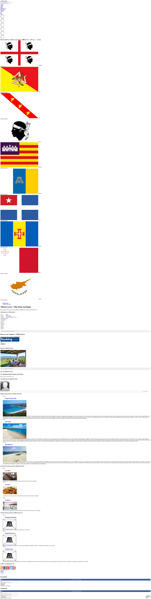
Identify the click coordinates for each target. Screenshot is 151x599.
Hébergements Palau (6, 304)
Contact (1, 572)
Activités (2, 10)
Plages (1, 7)
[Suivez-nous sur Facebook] (5, 569)
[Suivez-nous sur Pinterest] (14, 569)
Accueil (1, 4)
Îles (1, 12)
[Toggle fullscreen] (3, 573)
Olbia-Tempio (8, 315)
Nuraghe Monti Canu (10, 533)
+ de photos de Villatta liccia (8, 368)
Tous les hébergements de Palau (9, 331)
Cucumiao (7, 484)
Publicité (2, 571)
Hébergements (3, 8)
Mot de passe (2, 583)
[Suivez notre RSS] (2, 569)
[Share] (2, 573)
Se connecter (8, 585)
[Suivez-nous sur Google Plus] (8, 569)
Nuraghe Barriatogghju (10, 517)
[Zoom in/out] (4, 573)
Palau (7, 314)
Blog (1, 14)
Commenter (146, 391)
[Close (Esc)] (0, 573)
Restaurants (2, 9)
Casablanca (8, 500)
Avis (1, 11)
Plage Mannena (9, 444)
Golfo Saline (8, 421)
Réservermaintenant (3, 344)
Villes (1, 6)
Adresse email (3, 582)
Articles (1, 5)
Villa (7, 318)
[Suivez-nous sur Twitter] (11, 569)
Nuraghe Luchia (9, 549)
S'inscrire (9, 597)
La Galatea (7, 470)
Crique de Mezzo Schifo (10, 398)
